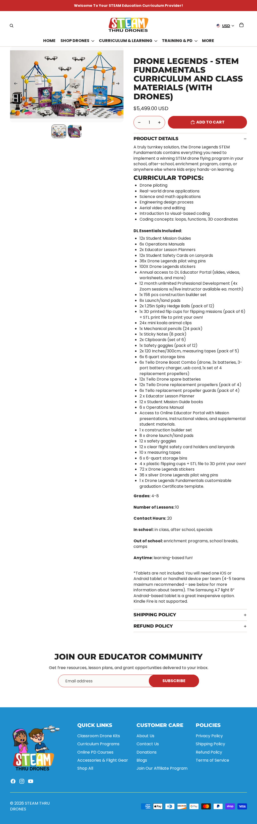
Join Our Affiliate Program (162, 768)
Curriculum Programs (98, 744)
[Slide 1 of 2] (59, 131)
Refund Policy (153, 626)
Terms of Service (212, 760)
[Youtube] (31, 781)
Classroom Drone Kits (98, 736)
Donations (147, 752)
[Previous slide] (14, 84)
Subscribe (173, 681)
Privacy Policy (209, 736)
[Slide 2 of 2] (75, 131)
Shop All (85, 768)
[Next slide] (119, 84)
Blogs (142, 760)
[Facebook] (13, 781)
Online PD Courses (95, 752)
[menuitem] (208, 41)
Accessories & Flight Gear (102, 760)
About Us (145, 736)
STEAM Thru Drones (30, 806)
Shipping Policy (155, 614)
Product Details (156, 138)
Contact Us (148, 744)
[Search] (11, 25)
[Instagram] (22, 781)
